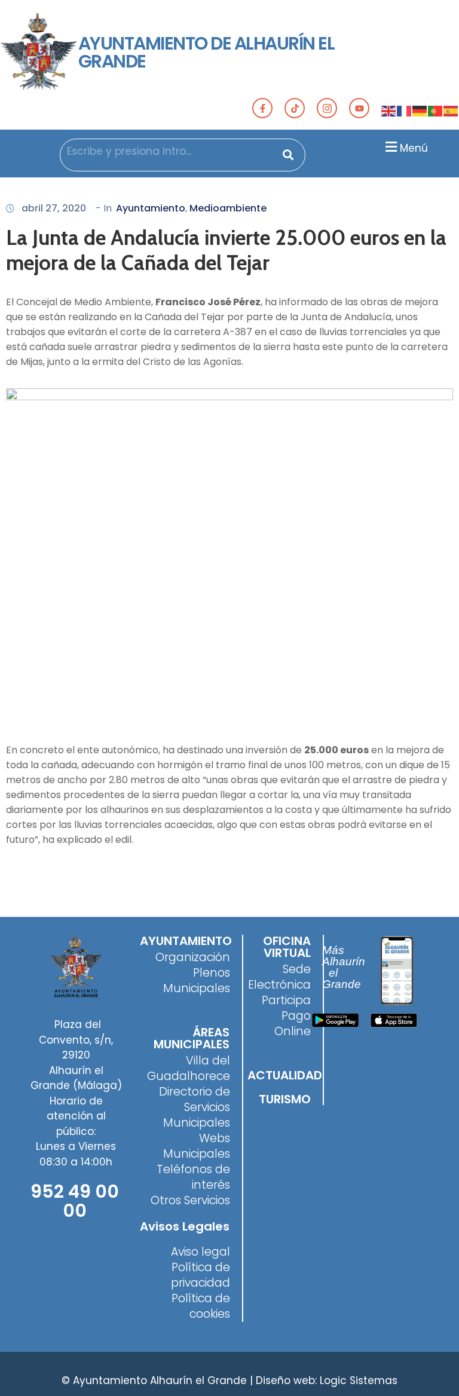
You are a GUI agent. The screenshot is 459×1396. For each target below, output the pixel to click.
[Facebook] (262, 108)
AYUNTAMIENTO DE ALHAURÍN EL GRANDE (206, 52)
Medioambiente (228, 208)
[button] (405, 147)
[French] (404, 110)
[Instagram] (327, 108)
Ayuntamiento (150, 208)
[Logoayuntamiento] (39, 52)
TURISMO (285, 1099)
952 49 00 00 (74, 1201)
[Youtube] (359, 108)
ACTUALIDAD (284, 1075)
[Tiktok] (294, 108)
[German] (420, 110)
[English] (389, 110)
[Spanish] (451, 110)
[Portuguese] (435, 110)
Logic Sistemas (358, 1380)
